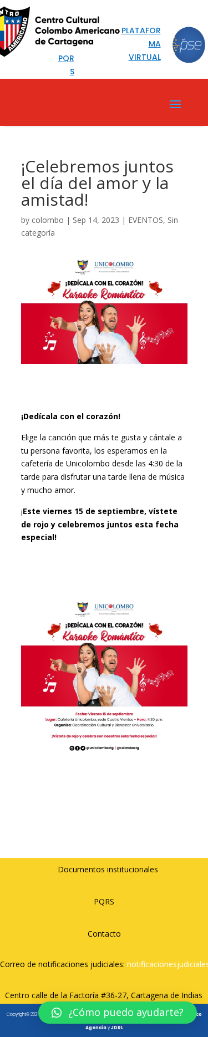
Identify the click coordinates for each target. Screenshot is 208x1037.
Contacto (104, 933)
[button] (117, 1013)
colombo (48, 220)
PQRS (104, 901)
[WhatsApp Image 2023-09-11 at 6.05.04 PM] (104, 759)
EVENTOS (145, 220)
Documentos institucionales (108, 869)
